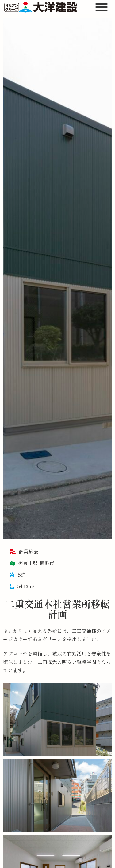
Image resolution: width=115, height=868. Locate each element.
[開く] (102, 7)
